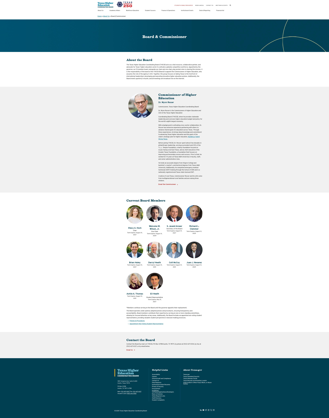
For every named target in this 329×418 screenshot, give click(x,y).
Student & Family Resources (184, 5)
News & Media (199, 5)
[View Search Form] (230, 5)
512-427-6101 (125, 392)
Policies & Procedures (137, 321)
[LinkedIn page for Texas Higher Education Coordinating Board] (201, 410)
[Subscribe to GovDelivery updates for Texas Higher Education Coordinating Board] (214, 410)
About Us (106, 16)
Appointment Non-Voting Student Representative (146, 324)
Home (100, 16)
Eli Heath (154, 294)
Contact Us (209, 5)
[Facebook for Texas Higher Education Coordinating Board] (206, 410)
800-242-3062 (131, 393)
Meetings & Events (222, 5)
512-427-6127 (137, 392)
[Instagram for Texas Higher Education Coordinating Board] (208, 410)
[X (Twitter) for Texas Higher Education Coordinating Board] (211, 410)
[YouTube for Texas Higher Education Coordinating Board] (203, 410)
